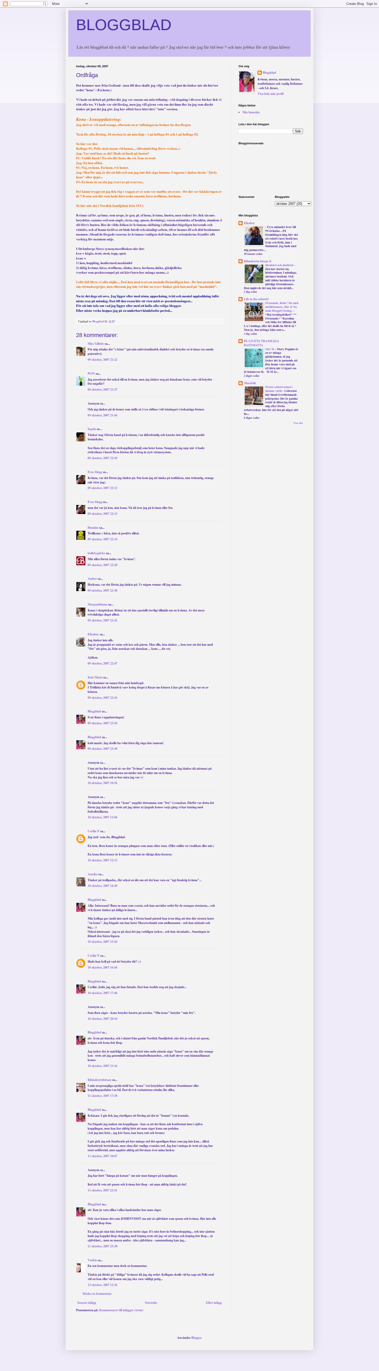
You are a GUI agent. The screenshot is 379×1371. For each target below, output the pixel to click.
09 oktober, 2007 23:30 (102, 748)
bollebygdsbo (96, 553)
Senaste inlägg (86, 1302)
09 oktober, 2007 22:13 (102, 513)
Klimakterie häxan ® (257, 261)
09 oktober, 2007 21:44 (102, 415)
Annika (93, 874)
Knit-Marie (95, 677)
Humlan (93, 527)
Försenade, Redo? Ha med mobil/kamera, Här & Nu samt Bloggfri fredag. (281, 307)
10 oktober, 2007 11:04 (102, 817)
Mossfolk (250, 383)
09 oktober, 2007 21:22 (102, 359)
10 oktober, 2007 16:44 (102, 967)
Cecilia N (94, 831)
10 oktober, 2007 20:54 (102, 1018)
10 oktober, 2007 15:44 (102, 941)
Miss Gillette (96, 343)
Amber (92, 578)
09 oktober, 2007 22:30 (102, 590)
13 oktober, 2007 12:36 (102, 1285)
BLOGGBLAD (123, 24)
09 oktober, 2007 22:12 (102, 488)
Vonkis (92, 1260)
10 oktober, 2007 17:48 (102, 993)
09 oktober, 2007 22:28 (102, 565)
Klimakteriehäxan (99, 1080)
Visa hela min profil (271, 93)
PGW (91, 373)
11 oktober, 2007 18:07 (102, 1156)
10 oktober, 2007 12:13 (102, 860)
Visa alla (298, 423)
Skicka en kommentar (97, 1293)
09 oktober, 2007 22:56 (102, 697)
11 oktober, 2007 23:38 (102, 1246)
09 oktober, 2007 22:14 (102, 539)
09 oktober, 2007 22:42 (102, 620)
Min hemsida (251, 112)
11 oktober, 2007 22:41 (102, 1190)
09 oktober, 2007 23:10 (102, 723)
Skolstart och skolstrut (279, 265)
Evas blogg (95, 472)
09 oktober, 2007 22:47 (102, 663)
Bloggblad (94, 711)
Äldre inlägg (213, 1302)
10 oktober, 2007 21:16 (102, 1066)
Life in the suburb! (256, 299)
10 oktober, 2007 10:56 (102, 783)
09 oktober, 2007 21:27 (102, 389)
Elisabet (249, 223)
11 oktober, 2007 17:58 (102, 1096)
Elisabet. (93, 634)
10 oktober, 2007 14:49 (102, 886)
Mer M (270, 349)
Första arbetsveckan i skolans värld (278, 389)
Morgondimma (98, 604)
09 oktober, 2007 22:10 (102, 458)
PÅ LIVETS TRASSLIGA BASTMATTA (261, 343)
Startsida (151, 1302)
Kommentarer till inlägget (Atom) (121, 1310)
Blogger (196, 1337)
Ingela (92, 429)
